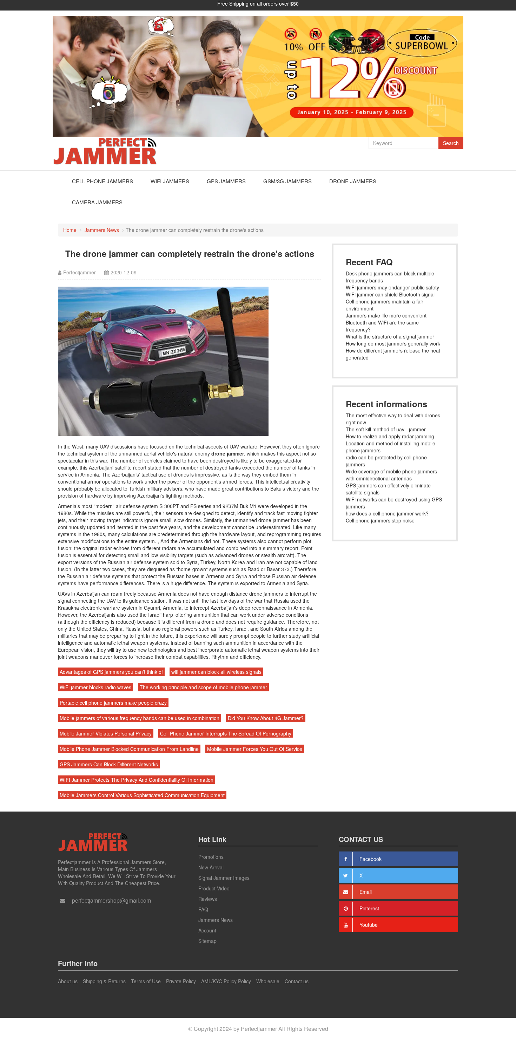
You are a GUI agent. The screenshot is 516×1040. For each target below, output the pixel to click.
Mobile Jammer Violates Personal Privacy (106, 733)
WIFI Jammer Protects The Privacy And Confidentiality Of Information (136, 779)
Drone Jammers (352, 181)
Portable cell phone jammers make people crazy (113, 702)
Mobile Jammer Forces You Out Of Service (254, 748)
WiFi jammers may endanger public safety (392, 287)
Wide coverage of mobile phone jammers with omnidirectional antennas (391, 475)
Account (207, 930)
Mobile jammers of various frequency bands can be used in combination (139, 717)
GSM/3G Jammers (287, 181)
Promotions (211, 856)
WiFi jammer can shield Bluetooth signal (390, 294)
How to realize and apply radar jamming (390, 436)
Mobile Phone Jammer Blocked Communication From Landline (129, 748)
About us (68, 981)
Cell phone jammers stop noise (380, 520)
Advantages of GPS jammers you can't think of (111, 671)
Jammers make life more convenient (386, 315)
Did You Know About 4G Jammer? (266, 717)
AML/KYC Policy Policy (226, 981)
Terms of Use (146, 981)
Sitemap (207, 940)
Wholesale (267, 981)
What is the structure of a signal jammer (390, 336)
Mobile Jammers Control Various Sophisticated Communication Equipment (142, 795)
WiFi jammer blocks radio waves (95, 687)
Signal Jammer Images (224, 877)
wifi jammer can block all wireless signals (216, 671)
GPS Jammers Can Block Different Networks (109, 764)
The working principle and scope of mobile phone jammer (203, 687)
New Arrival (211, 867)
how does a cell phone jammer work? (387, 513)
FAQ (203, 909)
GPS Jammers (226, 181)
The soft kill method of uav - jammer (386, 429)
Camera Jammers (97, 202)
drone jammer (227, 453)
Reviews (207, 898)
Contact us (297, 981)
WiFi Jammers (170, 181)
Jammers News (102, 229)
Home (70, 229)
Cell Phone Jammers (102, 181)
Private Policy (181, 981)
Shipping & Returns (104, 981)
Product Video (214, 888)
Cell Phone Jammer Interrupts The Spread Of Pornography (225, 733)
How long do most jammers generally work (393, 343)
